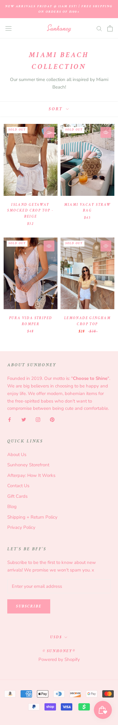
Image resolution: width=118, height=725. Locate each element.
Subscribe (28, 606)
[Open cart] (110, 28)
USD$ (56, 637)
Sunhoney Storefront (28, 465)
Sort (56, 109)
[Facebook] (9, 419)
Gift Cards (17, 496)
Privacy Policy (21, 527)
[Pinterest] (52, 419)
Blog (12, 506)
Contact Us (18, 486)
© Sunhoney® (59, 651)
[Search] (99, 28)
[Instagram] (38, 419)
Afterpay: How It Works (31, 475)
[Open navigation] (8, 28)
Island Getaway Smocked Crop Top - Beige (30, 210)
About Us (16, 455)
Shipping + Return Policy (32, 517)
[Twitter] (23, 419)
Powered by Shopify (59, 659)
